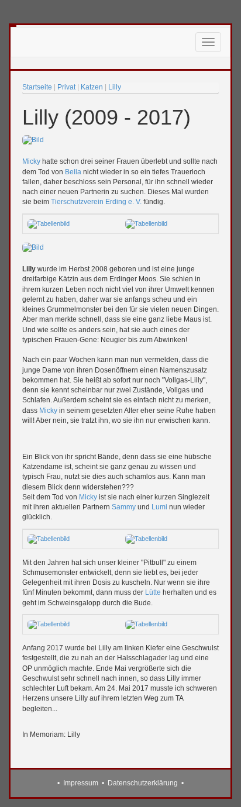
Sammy (124, 507)
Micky (31, 161)
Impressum (80, 783)
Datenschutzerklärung (143, 783)
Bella (73, 172)
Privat (66, 87)
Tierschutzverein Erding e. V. (96, 202)
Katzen (92, 87)
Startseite (37, 87)
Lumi (159, 507)
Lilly (114, 87)
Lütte (153, 592)
